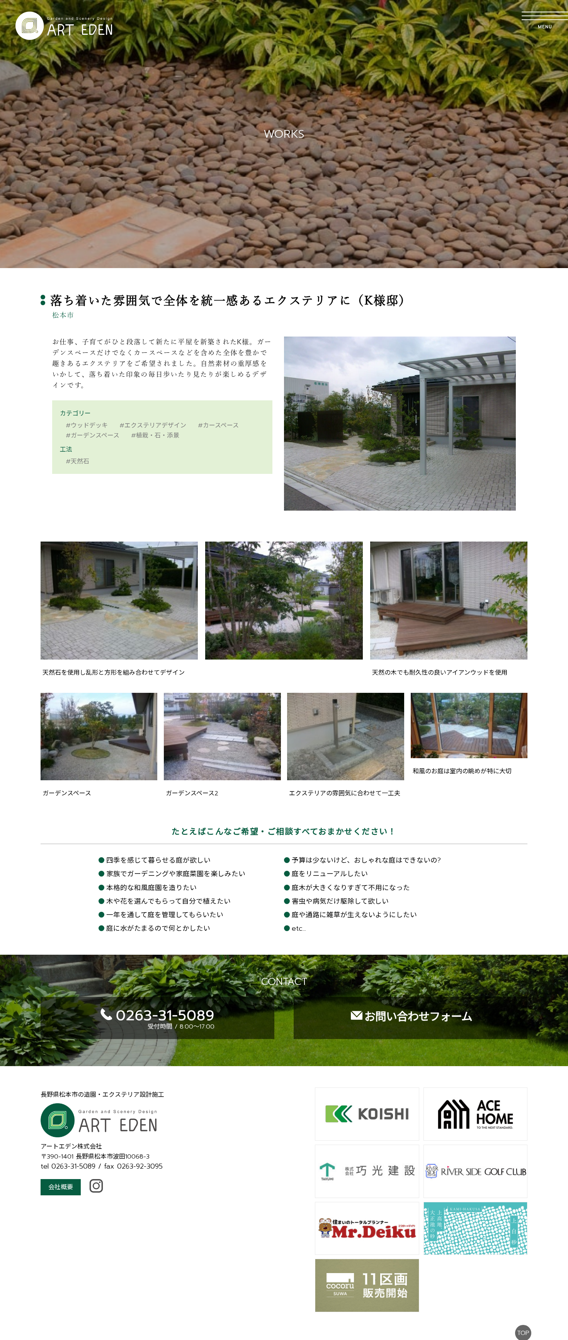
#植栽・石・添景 (155, 435)
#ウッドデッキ (87, 425)
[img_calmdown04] (448, 655)
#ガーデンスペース (92, 435)
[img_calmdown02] (119, 655)
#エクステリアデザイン (152, 425)
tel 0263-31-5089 (68, 1166)
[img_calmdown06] (222, 775)
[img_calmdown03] (283, 655)
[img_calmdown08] (469, 753)
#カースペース (218, 425)
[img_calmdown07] (345, 775)
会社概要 (60, 1187)
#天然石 (77, 461)
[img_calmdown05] (99, 775)
